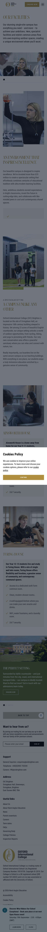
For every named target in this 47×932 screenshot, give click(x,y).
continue (23, 477)
